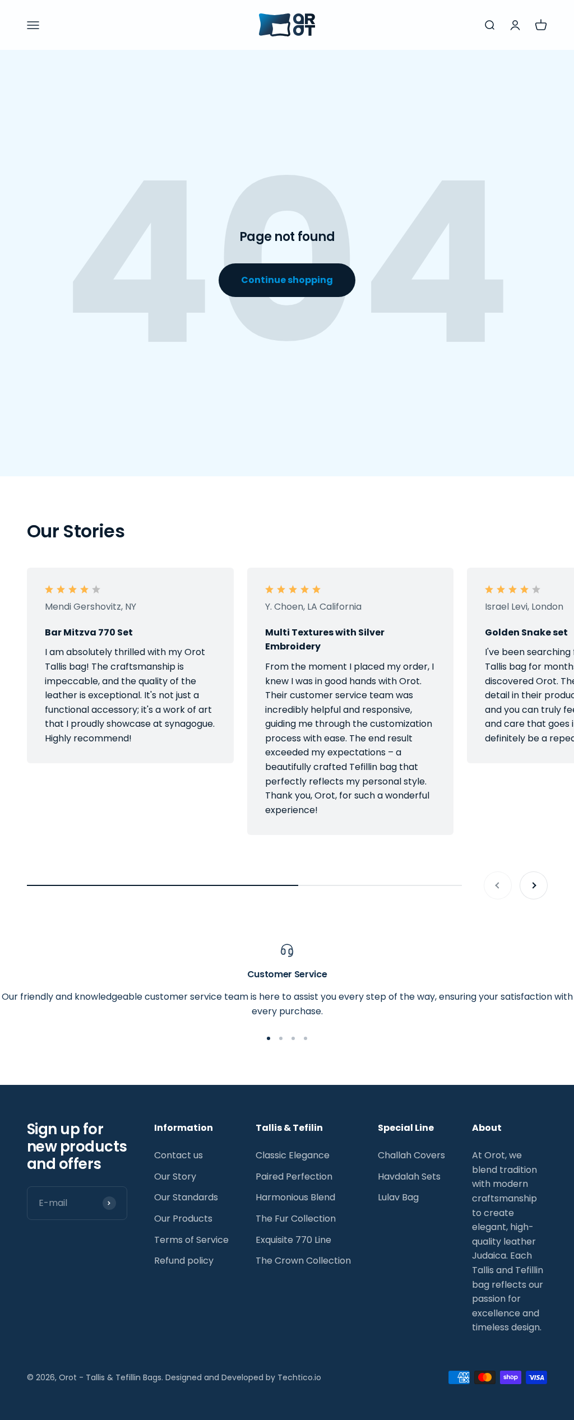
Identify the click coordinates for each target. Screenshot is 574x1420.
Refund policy (184, 1260)
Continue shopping (287, 279)
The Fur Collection (296, 1218)
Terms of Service (191, 1239)
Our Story (175, 1176)
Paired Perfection (294, 1176)
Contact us (178, 1155)
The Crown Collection (303, 1260)
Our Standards (186, 1197)
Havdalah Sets (409, 1176)
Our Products (183, 1218)
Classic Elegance (293, 1155)
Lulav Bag (398, 1197)
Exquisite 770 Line (293, 1239)
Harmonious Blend (295, 1197)
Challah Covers (411, 1155)
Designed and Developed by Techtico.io (243, 1377)
